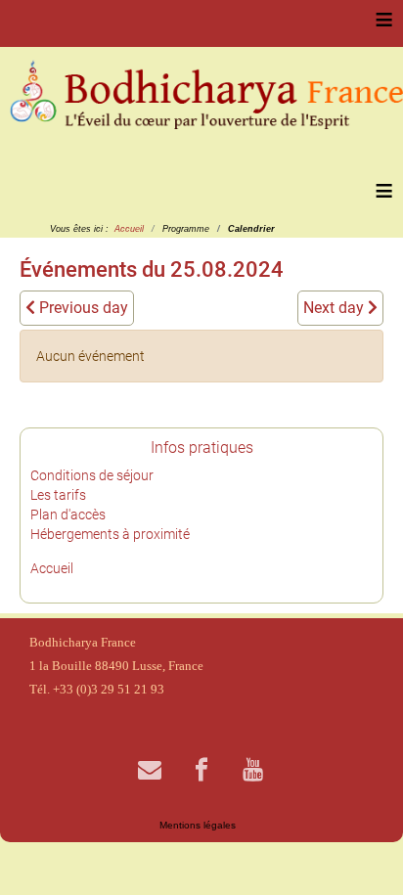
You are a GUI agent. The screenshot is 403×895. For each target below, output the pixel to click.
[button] (359, 851)
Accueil (51, 568)
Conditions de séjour (92, 475)
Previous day (81, 307)
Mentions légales (197, 825)
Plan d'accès (68, 514)
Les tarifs (58, 495)
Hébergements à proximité (110, 534)
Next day (335, 307)
